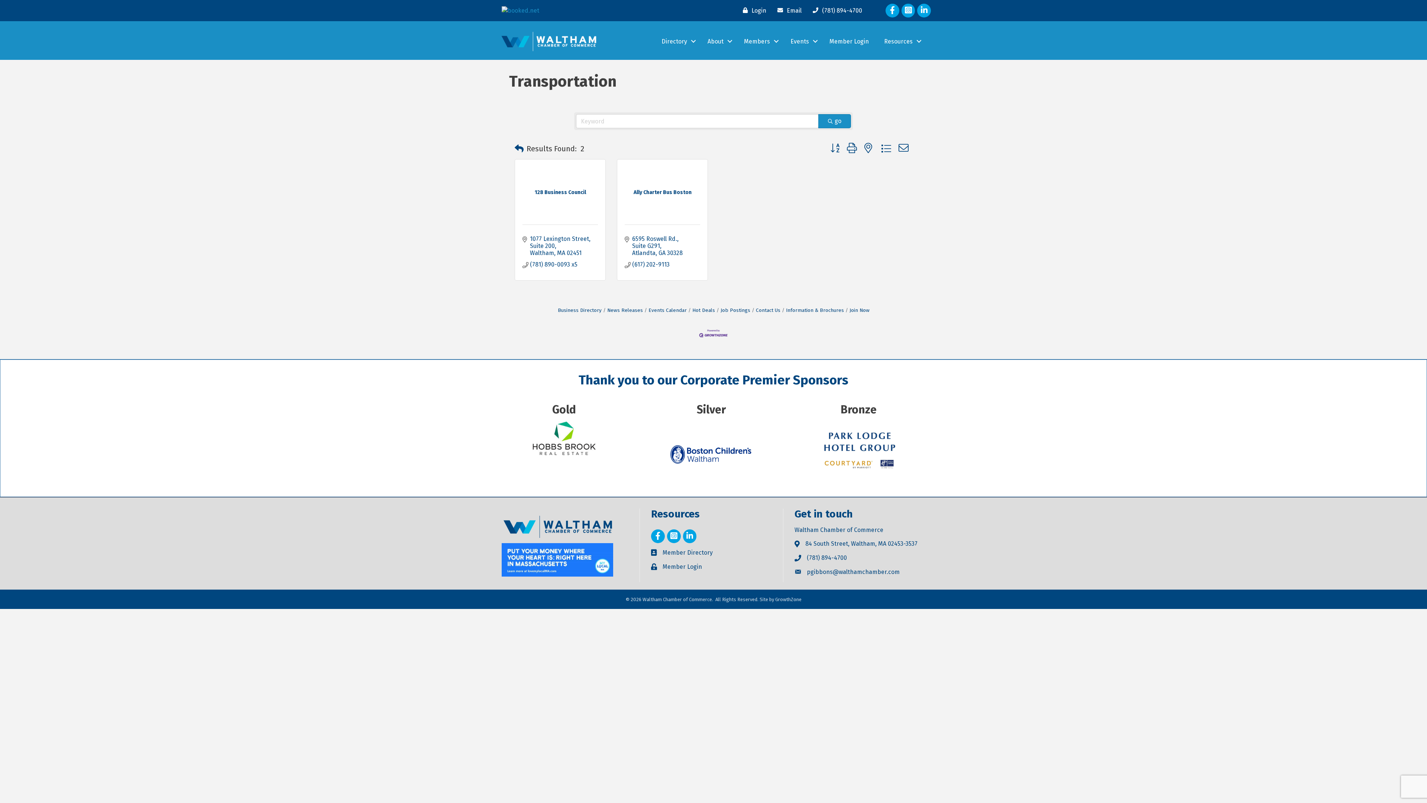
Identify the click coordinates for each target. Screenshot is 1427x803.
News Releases (625, 310)
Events (799, 41)
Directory (674, 41)
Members (757, 41)
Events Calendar (667, 310)
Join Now (860, 310)
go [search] (838, 121)
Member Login (849, 41)
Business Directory (580, 310)
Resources (898, 41)
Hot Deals (703, 310)
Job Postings (735, 310)
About (716, 41)
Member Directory (688, 552)
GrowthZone (788, 599)
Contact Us (768, 310)
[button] (519, 148)
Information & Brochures (815, 310)
